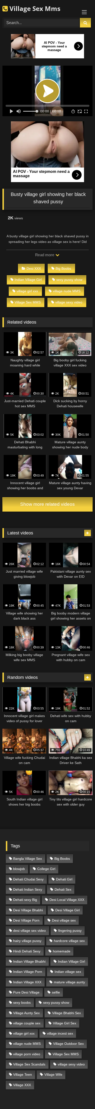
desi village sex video (29, 930)
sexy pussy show (69, 280)
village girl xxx (27, 291)
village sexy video (68, 302)
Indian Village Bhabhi (29, 961)
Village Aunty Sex (26, 1013)
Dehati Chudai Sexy (28, 879)
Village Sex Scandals (29, 1064)
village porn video (26, 1054)
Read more (45, 255)
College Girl (46, 869)
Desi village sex (64, 920)
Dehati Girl (64, 879)
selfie (56, 992)
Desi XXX (34, 268)
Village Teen (22, 1074)
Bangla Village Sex (27, 859)
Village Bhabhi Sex (66, 1013)
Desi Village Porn (26, 920)
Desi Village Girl (67, 910)
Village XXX (22, 1085)
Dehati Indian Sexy (27, 889)
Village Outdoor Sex (68, 1044)
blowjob (19, 869)
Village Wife (53, 1074)
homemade (61, 951)
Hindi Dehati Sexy (26, 951)
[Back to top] (80, 1094)
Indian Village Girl (28, 280)
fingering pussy (70, 930)
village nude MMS (66, 291)
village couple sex (26, 1023)
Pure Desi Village (26, 992)
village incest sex (60, 1033)
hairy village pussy (27, 941)
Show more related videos (47, 504)
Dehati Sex (63, 889)
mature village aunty (69, 982)
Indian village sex (68, 972)
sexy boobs (22, 1002)
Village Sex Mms (34, 8)
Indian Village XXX (27, 982)
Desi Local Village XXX (66, 900)
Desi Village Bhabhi (28, 910)
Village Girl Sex (64, 1023)
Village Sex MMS (28, 302)
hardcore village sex (69, 941)
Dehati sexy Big (25, 900)
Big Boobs (63, 268)
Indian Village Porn (27, 972)
